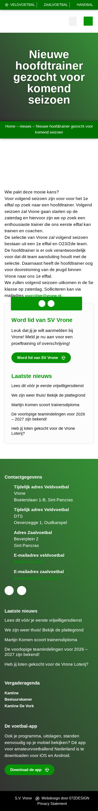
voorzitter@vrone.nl (43, 296)
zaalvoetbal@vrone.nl (36, 578)
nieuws (25, 126)
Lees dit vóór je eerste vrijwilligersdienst (47, 385)
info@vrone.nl (28, 561)
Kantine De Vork (19, 706)
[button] (73, 21)
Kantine (11, 693)
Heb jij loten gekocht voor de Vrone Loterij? (46, 664)
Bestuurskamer (18, 699)
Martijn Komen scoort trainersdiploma (45, 405)
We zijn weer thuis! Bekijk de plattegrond (48, 395)
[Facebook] (42, 303)
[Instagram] (51, 303)
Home (10, 126)
